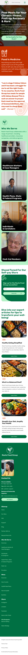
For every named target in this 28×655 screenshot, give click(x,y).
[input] (14, 289)
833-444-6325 (8, 486)
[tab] (14, 38)
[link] (14, 340)
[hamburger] (25, 2)
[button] (14, 639)
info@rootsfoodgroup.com (10, 496)
